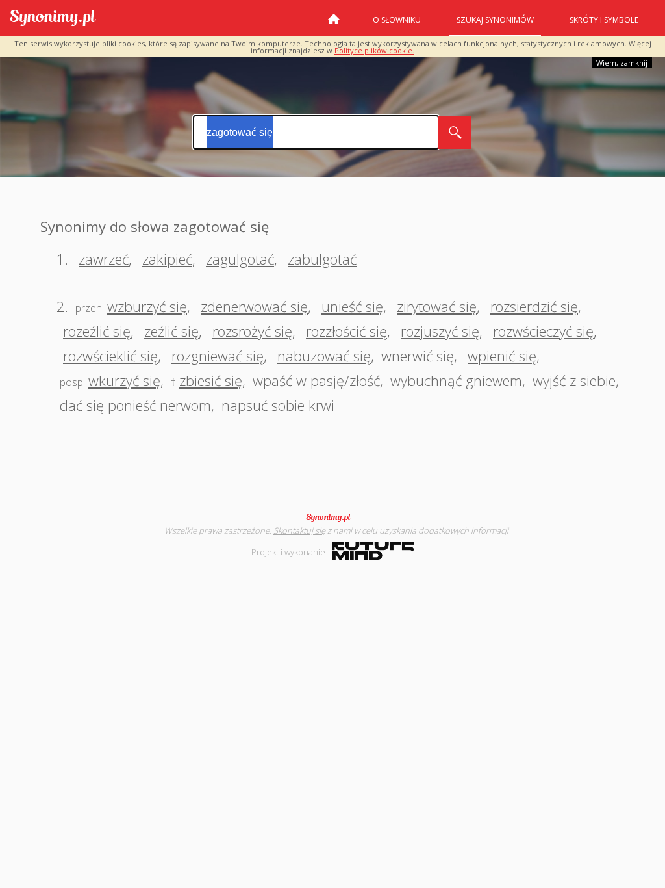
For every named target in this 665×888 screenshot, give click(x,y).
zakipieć (167, 258)
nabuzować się (324, 355)
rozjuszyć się (440, 331)
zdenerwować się (254, 306)
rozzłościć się (346, 331)
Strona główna (333, 24)
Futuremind (373, 551)
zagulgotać (240, 258)
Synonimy (332, 517)
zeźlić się (171, 331)
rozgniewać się (217, 355)
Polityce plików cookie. (374, 50)
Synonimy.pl (53, 18)
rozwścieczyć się (543, 331)
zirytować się (437, 306)
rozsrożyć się (252, 331)
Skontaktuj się (299, 530)
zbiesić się (210, 380)
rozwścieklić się (110, 355)
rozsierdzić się (534, 306)
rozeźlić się (97, 331)
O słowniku (397, 19)
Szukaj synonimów (495, 19)
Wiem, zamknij (621, 63)
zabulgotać (322, 258)
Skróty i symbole (604, 19)
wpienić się (502, 355)
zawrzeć (104, 258)
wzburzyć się (147, 306)
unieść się (352, 306)
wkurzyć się (124, 380)
